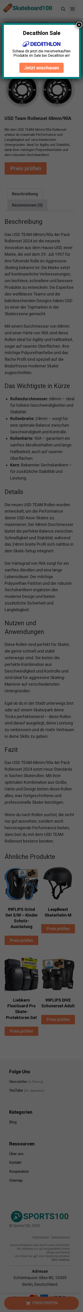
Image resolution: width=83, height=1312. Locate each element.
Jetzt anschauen (41, 68)
